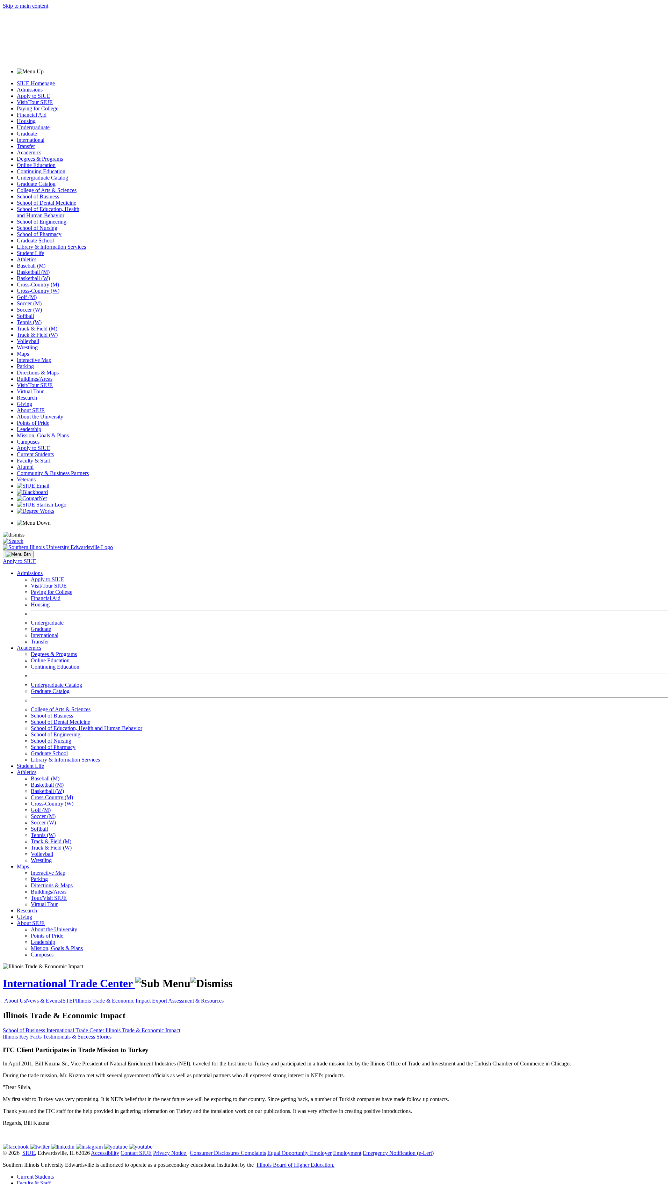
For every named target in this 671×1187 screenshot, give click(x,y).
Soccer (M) (29, 303)
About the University (40, 417)
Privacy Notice (169, 1153)
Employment (347, 1153)
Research (27, 398)
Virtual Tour (30, 391)
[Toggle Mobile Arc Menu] (18, 554)
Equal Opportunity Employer (299, 1153)
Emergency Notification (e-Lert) (398, 1153)
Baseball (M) (31, 266)
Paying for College (37, 108)
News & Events (43, 1001)
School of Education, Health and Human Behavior (48, 212)
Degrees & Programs (40, 159)
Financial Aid (31, 115)
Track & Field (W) (37, 335)
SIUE (28, 1153)
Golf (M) (27, 297)
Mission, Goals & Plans (43, 435)
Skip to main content (25, 6)
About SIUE (31, 410)
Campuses (28, 442)
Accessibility (105, 1153)
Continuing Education (41, 171)
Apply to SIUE (33, 96)
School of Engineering (41, 222)
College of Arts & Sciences (47, 190)
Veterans (26, 479)
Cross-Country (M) (38, 284)
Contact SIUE (136, 1153)
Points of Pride (33, 423)
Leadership (29, 429)
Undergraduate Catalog (42, 178)
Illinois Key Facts (22, 1037)
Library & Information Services (51, 247)
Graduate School (35, 240)
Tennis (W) (29, 322)
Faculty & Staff (34, 461)
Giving (24, 404)
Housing (26, 121)
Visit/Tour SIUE (35, 102)
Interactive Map (34, 360)
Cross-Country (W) (38, 291)
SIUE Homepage (36, 83)
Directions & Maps (38, 373)
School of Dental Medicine (46, 203)
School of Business (38, 196)
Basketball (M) (33, 272)
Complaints (253, 1153)
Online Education (36, 165)
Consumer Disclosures (214, 1153)
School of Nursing (37, 228)
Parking (25, 366)
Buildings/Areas (34, 379)
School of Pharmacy (39, 234)
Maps (23, 354)
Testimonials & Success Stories (77, 1037)
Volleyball (28, 341)
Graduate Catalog (36, 184)
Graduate (27, 134)
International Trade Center (69, 983)
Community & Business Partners (53, 473)
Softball (25, 316)
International (30, 140)
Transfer (26, 146)
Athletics (26, 259)
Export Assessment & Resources (188, 1001)
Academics (29, 152)
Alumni (25, 467)
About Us (15, 1001)
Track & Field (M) (37, 329)
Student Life (30, 253)
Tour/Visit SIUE (49, 898)
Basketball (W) (33, 278)
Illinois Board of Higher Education (295, 1165)
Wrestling (27, 347)
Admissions (30, 90)
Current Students (35, 454)
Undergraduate (33, 127)
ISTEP (68, 1001)
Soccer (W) (29, 310)
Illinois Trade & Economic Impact (113, 1001)
